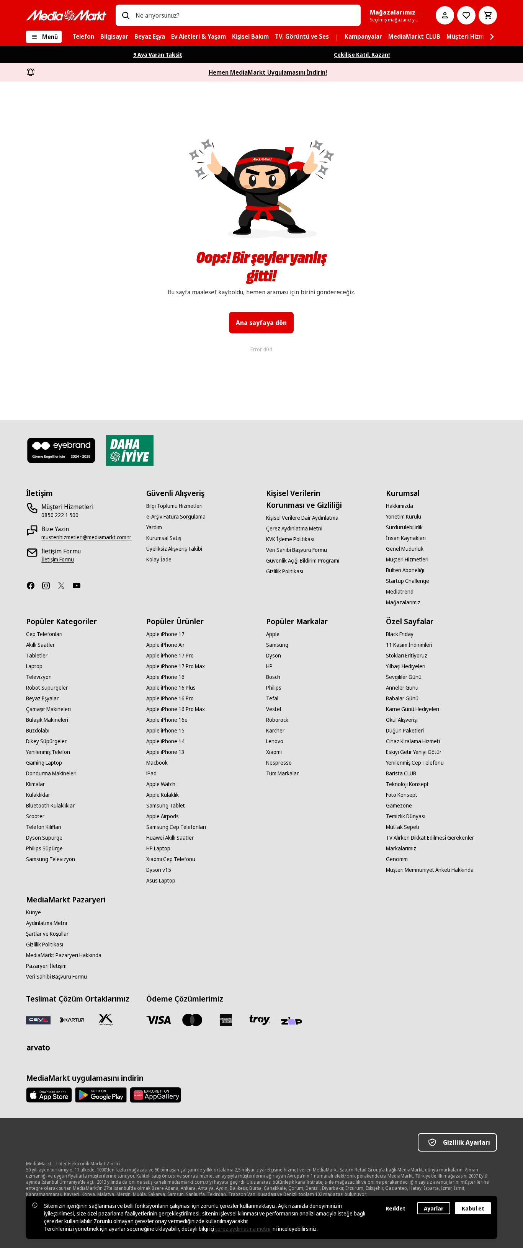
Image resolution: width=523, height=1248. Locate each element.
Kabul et (473, 1208)
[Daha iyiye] (129, 450)
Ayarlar (433, 1208)
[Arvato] (38, 1047)
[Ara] (125, 15)
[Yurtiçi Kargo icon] (105, 1020)
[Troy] (259, 1020)
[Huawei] (155, 1095)
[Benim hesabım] (445, 15)
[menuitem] (83, 36)
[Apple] (49, 1095)
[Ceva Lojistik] (38, 1020)
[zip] (293, 1021)
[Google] (101, 1095)
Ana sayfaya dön (261, 322)
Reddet (395, 1208)
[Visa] (158, 1020)
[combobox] (245, 15)
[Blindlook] (61, 450)
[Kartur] (72, 1020)
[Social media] (33, 585)
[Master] (192, 1020)
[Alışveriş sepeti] (488, 15)
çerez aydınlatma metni (242, 1228)
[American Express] (226, 1020)
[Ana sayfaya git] (66, 15)
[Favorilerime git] (466, 15)
